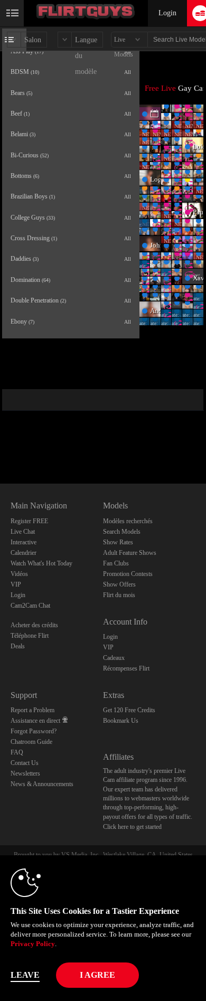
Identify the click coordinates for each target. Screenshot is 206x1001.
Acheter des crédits (34, 625)
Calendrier (23, 552)
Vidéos (19, 574)
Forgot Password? (34, 731)
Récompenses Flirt (126, 668)
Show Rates (118, 542)
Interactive (23, 542)
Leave (25, 974)
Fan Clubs (116, 563)
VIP (16, 584)
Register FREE (29, 521)
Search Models (122, 531)
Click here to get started (132, 826)
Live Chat (23, 531)
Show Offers (119, 584)
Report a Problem (32, 710)
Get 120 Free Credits (129, 710)
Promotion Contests (128, 574)
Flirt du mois (119, 595)
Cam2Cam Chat (30, 605)
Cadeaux (114, 658)
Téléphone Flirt (30, 635)
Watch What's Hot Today (41, 563)
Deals (18, 646)
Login (167, 13)
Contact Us (25, 763)
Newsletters (25, 773)
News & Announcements (42, 784)
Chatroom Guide (31, 741)
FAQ (17, 752)
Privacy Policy (33, 944)
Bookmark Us (120, 720)
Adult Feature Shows (129, 552)
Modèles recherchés (128, 521)
